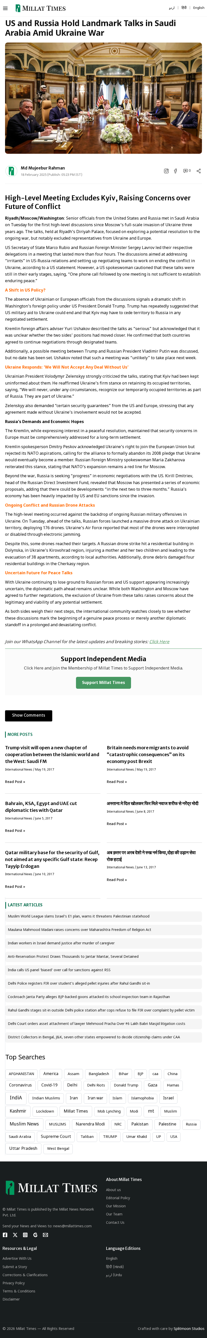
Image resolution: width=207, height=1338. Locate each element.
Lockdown (45, 1111)
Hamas (173, 1085)
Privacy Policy (14, 1283)
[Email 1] (45, 1234)
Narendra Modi (90, 1124)
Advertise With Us (17, 1258)
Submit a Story (15, 1267)
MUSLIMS (57, 1124)
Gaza (152, 1085)
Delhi (72, 1085)
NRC (118, 1124)
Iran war (95, 1098)
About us (113, 1190)
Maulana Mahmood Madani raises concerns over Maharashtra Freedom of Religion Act (79, 930)
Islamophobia (142, 1098)
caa (155, 1074)
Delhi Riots (96, 1085)
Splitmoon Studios (189, 1329)
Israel (168, 1098)
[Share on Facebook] (176, 171)
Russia (191, 1124)
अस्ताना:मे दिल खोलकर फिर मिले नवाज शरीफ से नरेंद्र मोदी (152, 803)
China (172, 1074)
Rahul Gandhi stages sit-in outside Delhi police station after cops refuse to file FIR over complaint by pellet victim (101, 1010)
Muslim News (24, 1124)
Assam (73, 1074)
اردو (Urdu (114, 1275)
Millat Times (76, 1111)
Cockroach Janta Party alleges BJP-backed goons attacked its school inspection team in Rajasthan (89, 997)
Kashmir (18, 1111)
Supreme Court (56, 1137)
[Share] (198, 171)
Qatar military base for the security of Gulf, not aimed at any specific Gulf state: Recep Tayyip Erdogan (52, 859)
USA (173, 1137)
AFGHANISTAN (21, 1074)
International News (18, 770)
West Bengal (58, 1148)
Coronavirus (20, 1085)
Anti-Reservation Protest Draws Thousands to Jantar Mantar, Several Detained (73, 956)
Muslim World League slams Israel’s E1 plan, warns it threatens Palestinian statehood (78, 916)
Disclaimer (11, 1299)
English (111, 1258)
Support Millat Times (103, 683)
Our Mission (116, 1206)
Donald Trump (126, 1085)
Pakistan (139, 1124)
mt (151, 1111)
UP (158, 1137)
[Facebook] (5, 1234)
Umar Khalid (136, 1137)
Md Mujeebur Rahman (43, 167)
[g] (35, 1234)
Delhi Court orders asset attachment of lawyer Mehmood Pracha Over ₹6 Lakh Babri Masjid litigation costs (96, 1024)
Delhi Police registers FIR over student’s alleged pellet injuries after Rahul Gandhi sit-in (79, 983)
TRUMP (110, 1136)
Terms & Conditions (19, 1291)
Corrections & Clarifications (25, 1275)
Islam (117, 1098)
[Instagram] (25, 1234)
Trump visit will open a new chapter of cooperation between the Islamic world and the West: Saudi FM (52, 754)
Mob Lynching (109, 1111)
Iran (74, 1098)
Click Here (159, 642)
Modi (134, 1111)
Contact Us (115, 1222)
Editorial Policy (118, 1198)
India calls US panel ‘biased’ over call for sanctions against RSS (59, 970)
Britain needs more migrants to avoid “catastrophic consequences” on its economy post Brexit (148, 754)
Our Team (114, 1214)
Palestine (167, 1124)
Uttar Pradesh (23, 1149)
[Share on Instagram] (167, 171)
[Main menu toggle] (6, 8)
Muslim (170, 1111)
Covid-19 (49, 1085)
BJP (140, 1074)
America (50, 1074)
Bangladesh (99, 1074)
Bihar (123, 1074)
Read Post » (15, 782)
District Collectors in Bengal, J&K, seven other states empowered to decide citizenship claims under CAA (94, 1037)
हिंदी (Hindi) (115, 1267)
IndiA (16, 1098)
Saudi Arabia (20, 1137)
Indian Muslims (46, 1098)
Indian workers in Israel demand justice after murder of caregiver (61, 943)
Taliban (87, 1137)
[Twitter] (15, 1234)
